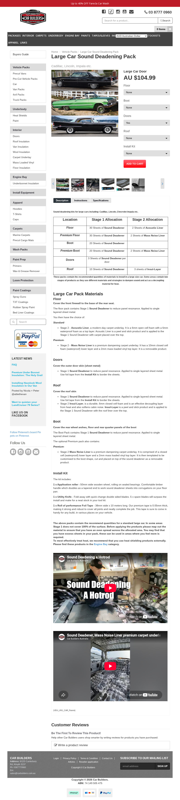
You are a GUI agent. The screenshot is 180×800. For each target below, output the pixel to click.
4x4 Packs (18, 94)
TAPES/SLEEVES (101, 35)
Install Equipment (23, 192)
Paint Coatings (22, 290)
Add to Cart (134, 163)
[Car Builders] (33, 17)
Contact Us (107, 758)
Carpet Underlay (22, 157)
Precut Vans (19, 73)
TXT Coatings (20, 302)
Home (54, 51)
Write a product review (72, 745)
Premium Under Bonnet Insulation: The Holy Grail (27, 374)
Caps (16, 219)
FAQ (14, 364)
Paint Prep (19, 259)
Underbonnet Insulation (26, 183)
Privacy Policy (69, 758)
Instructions (80, 200)
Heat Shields (20, 115)
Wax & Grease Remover (26, 271)
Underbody (20, 109)
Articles (71, 762)
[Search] (13, 322)
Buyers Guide (21, 54)
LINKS (23, 42)
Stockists (153, 35)
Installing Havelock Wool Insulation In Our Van (27, 384)
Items (161, 29)
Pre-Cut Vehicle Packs (25, 78)
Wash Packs (20, 249)
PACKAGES (14, 35)
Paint (15, 120)
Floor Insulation (21, 167)
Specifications (100, 200)
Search (166, 20)
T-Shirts (17, 214)
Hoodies (17, 208)
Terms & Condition (89, 758)
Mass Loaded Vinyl (23, 162)
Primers (17, 265)
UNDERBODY (55, 35)
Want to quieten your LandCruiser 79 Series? (26, 403)
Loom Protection (23, 280)
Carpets (41, 35)
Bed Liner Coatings (23, 312)
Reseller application (88, 762)
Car (15, 84)
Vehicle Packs (21, 67)
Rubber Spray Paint (24, 307)
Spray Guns (19, 296)
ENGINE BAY (72, 35)
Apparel (13, 42)
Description (62, 200)
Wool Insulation (21, 152)
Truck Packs (19, 99)
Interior (17, 129)
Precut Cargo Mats (23, 240)
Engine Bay (20, 176)
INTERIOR (28, 35)
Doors (16, 136)
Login (56, 758)
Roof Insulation (21, 141)
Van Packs (18, 89)
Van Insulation (20, 146)
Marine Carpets (21, 235)
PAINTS (85, 35)
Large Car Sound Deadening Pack (99, 51)
